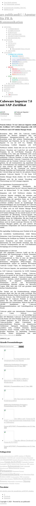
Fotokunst (31, 462)
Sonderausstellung (15, 476)
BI (24, 456)
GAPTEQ (9, 464)
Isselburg (32, 464)
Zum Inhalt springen (10, 2)
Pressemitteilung (10, 474)
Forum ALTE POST (13, 462)
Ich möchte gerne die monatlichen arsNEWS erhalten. (17, 491)
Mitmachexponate (4, 468)
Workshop (17, 483)
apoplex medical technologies (7, 456)
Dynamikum (7, 460)
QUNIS (22, 474)
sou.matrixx (26, 477)
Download (3, 116)
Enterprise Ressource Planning (20, 460)
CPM (1, 460)
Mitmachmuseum (14, 468)
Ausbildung (21, 456)
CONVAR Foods (11, 457)
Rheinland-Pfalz (29, 474)
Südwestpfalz (11, 481)
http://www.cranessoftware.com (10, 315)
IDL (28, 464)
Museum (22, 468)
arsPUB (16, 456)
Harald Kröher (23, 464)
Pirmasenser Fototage (18, 471)
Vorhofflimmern (19, 481)
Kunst (22, 466)
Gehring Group (15, 464)
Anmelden (3, 503)
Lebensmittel (27, 466)
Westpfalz (11, 483)
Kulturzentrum (14, 466)
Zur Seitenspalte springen (12, 4)
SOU (21, 477)
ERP (30, 460)
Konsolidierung (3, 466)
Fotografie (25, 462)
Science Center (5, 477)
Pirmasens (6, 470)
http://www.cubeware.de (8, 335)
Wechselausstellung (4, 483)
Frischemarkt (3, 464)
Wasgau (26, 481)
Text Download (6, 119)
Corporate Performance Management (24, 457)
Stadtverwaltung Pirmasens (6, 479)
